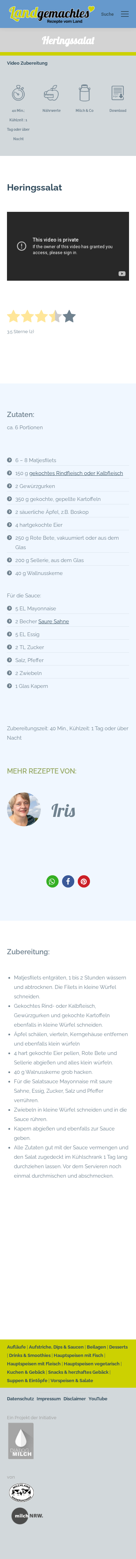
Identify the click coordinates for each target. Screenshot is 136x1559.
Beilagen (96, 1347)
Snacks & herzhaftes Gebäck (78, 1372)
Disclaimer (74, 1398)
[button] (52, 881)
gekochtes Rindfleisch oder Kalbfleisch (76, 473)
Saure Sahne (53, 621)
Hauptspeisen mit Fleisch (34, 1363)
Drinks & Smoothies (30, 1355)
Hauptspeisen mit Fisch (78, 1355)
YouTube (98, 1398)
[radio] (13, 317)
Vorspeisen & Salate (72, 1380)
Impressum (49, 1398)
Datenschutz (20, 1398)
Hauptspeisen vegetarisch (92, 1363)
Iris (63, 810)
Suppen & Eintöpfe (27, 1380)
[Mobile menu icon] (125, 14)
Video (13, 63)
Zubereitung (34, 63)
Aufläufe (16, 1347)
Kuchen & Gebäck (26, 1372)
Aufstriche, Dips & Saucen (56, 1347)
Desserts (118, 1347)
